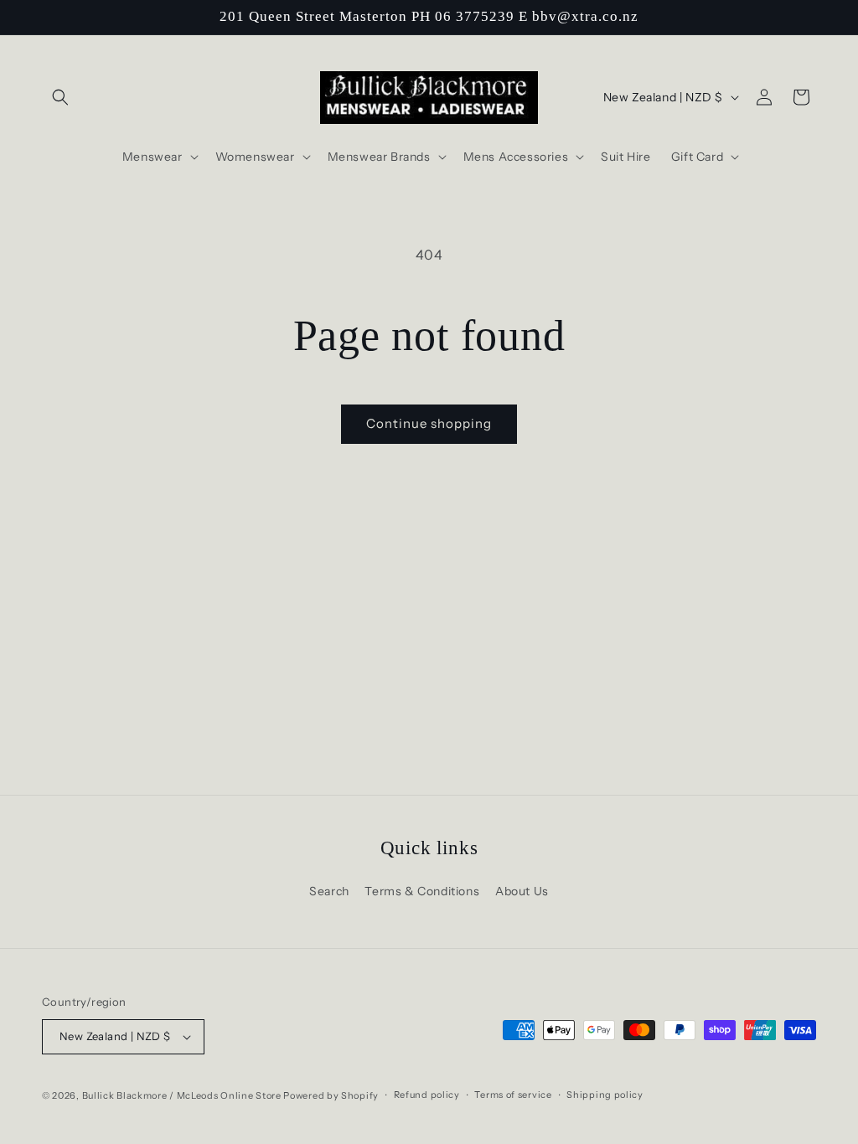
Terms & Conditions (421, 891)
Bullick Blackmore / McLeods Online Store (182, 1095)
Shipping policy (605, 1094)
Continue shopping (429, 423)
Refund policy (427, 1094)
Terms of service (512, 1094)
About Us (522, 891)
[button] (60, 97)
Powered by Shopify (331, 1095)
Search (329, 891)
